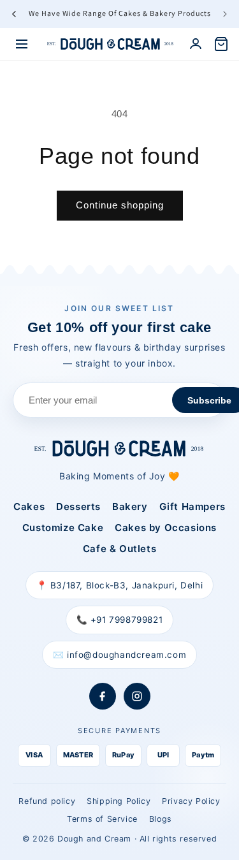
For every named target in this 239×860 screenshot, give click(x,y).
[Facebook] (102, 696)
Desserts (78, 506)
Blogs (160, 819)
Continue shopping (120, 205)
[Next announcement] (225, 14)
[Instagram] (137, 696)
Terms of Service (102, 819)
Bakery (130, 506)
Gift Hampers (192, 506)
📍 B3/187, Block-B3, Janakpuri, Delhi (119, 585)
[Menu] (21, 44)
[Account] (195, 44)
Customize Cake (62, 527)
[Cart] (221, 44)
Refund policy (46, 801)
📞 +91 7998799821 (119, 620)
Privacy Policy (191, 801)
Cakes (29, 506)
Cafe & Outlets (119, 549)
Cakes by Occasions (166, 527)
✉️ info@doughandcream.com (119, 655)
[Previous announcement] (14, 14)
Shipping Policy (118, 801)
